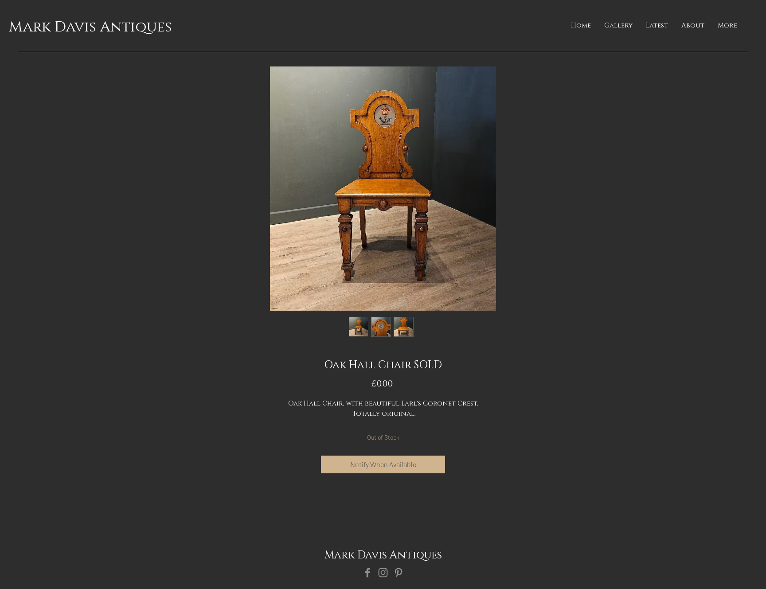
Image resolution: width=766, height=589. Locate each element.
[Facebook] (367, 572)
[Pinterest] (398, 572)
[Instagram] (383, 572)
